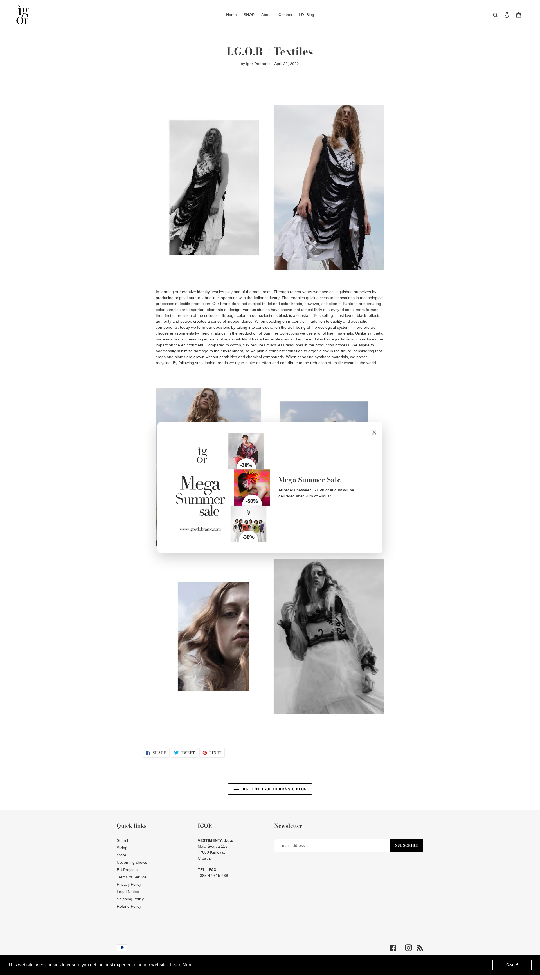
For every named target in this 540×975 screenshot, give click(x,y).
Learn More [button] (181, 964)
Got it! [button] (512, 965)
